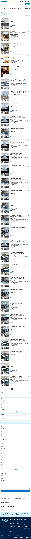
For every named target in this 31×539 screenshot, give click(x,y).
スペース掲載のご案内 (19, 521)
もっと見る (16, 411)
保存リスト (21, 1)
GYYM (25, 524)
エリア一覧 (28, 392)
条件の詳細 (28, 12)
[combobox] (15, 394)
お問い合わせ (2, 535)
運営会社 (6, 535)
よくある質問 (18, 526)
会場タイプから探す (12, 522)
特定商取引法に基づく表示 (19, 535)
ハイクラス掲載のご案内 (19, 523)
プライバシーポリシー (13, 535)
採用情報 (9, 535)
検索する (28, 4)
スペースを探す (12, 520)
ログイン (25, 1)
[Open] (4, 4)
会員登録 (29, 1)
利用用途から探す (12, 523)
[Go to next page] (21, 389)
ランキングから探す (12, 526)
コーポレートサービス (12, 528)
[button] (15, 400)
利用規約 (11, 531)
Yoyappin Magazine (26, 528)
